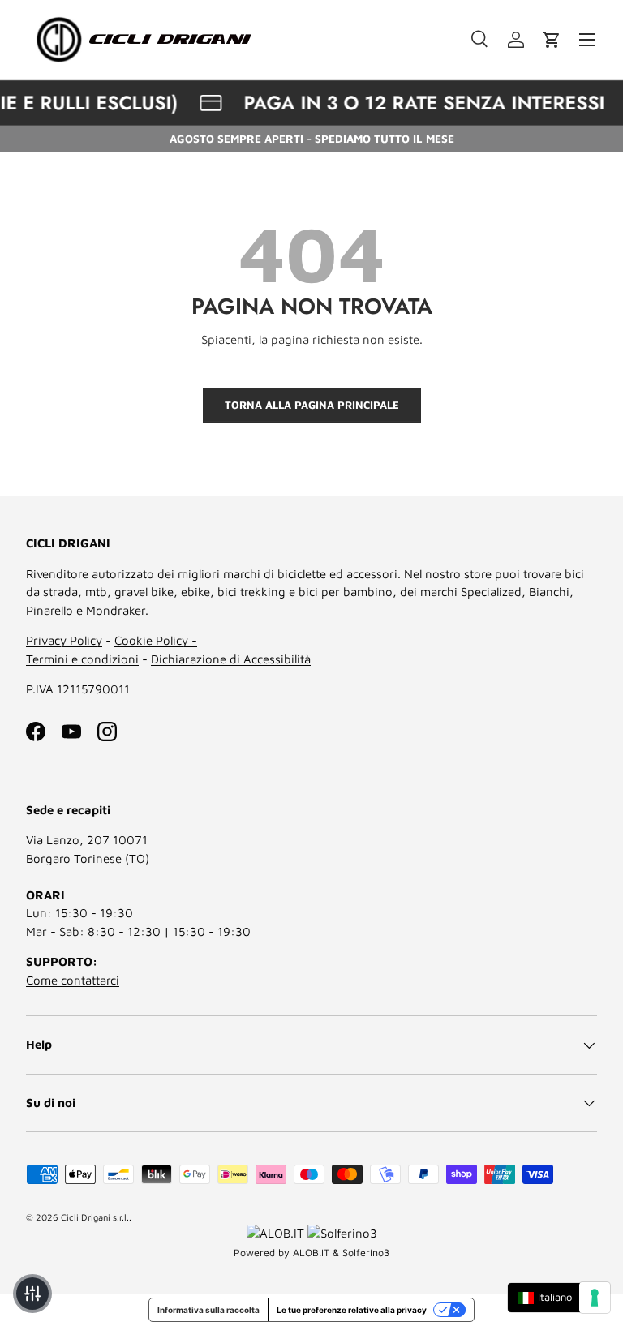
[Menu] (587, 40)
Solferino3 (365, 1253)
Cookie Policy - (155, 640)
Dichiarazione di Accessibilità (231, 659)
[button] (551, 40)
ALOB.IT (311, 1253)
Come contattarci (72, 980)
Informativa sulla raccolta (208, 1310)
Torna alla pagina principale (312, 404)
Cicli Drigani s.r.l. (95, 1217)
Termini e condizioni (82, 659)
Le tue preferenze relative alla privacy (352, 1310)
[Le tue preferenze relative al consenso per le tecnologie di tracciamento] (594, 1297)
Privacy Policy (64, 640)
